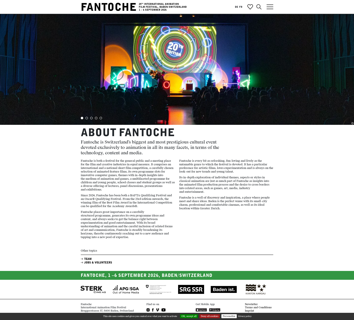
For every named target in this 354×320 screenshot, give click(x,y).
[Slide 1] (82, 118)
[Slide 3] (91, 118)
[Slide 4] (96, 118)
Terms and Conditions (258, 307)
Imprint (249, 310)
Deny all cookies (209, 316)
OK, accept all (188, 316)
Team (88, 259)
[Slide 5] (101, 118)
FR (240, 6)
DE (236, 6)
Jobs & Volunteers (98, 262)
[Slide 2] (86, 118)
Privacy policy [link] (245, 316)
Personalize (229, 316)
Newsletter (251, 304)
